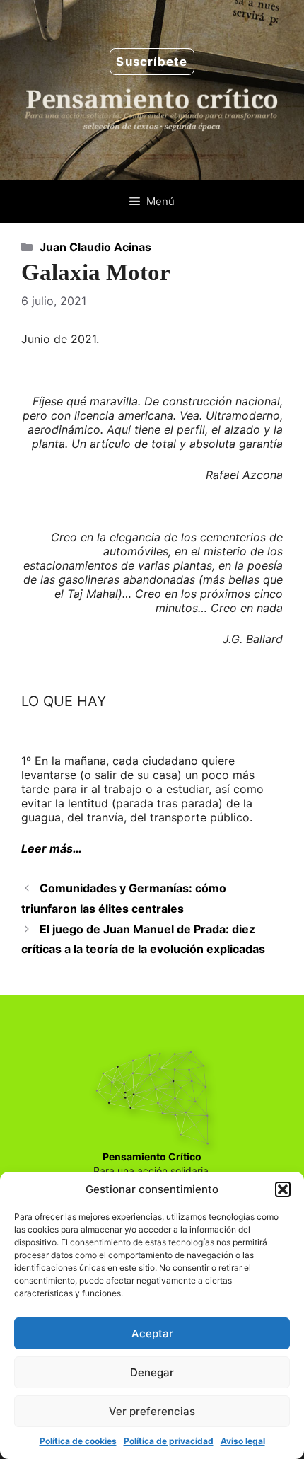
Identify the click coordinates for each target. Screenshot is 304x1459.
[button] (283, 1189)
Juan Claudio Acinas (95, 247)
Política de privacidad (169, 1441)
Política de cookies (78, 1441)
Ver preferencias (152, 1411)
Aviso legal (243, 1441)
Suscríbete (151, 61)
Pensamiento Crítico (152, 1157)
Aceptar (152, 1333)
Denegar (152, 1372)
